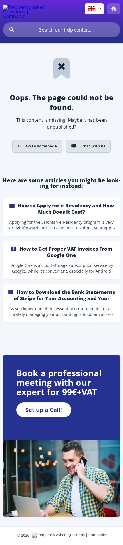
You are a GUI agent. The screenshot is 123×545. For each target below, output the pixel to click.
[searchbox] (61, 29)
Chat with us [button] (93, 146)
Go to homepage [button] (41, 146)
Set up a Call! (43, 410)
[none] (24, 11)
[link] (61, 216)
